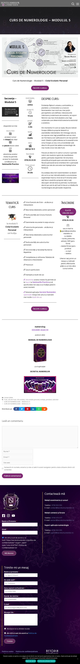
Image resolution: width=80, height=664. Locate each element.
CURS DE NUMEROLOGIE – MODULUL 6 (17, 402)
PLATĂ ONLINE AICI (67, 211)
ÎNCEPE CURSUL (40, 88)
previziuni (49, 400)
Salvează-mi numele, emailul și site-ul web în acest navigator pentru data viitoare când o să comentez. (39, 468)
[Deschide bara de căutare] (73, 4)
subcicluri (55, 400)
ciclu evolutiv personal (32, 400)
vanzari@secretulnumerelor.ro (62, 520)
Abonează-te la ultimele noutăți (18, 629)
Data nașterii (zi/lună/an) (14, 588)
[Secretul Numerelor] (10, 4)
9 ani (5, 400)
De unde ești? (10, 580)
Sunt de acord (30, 661)
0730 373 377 (57, 518)
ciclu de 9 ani (12, 400)
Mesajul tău (9, 612)
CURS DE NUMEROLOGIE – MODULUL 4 (17, 404)
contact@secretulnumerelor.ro (62, 508)
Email (5, 529)
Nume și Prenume (9, 521)
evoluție (42, 400)
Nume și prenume (11, 572)
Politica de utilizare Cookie (46, 661)
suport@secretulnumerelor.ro (61, 533)
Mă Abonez (9, 553)
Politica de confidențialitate (27, 651)
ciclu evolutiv (21, 400)
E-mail (7, 604)
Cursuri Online (8, 397)
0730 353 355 (57, 505)
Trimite (10, 641)
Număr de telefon (12, 596)
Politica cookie (7, 651)
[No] (78, 659)
